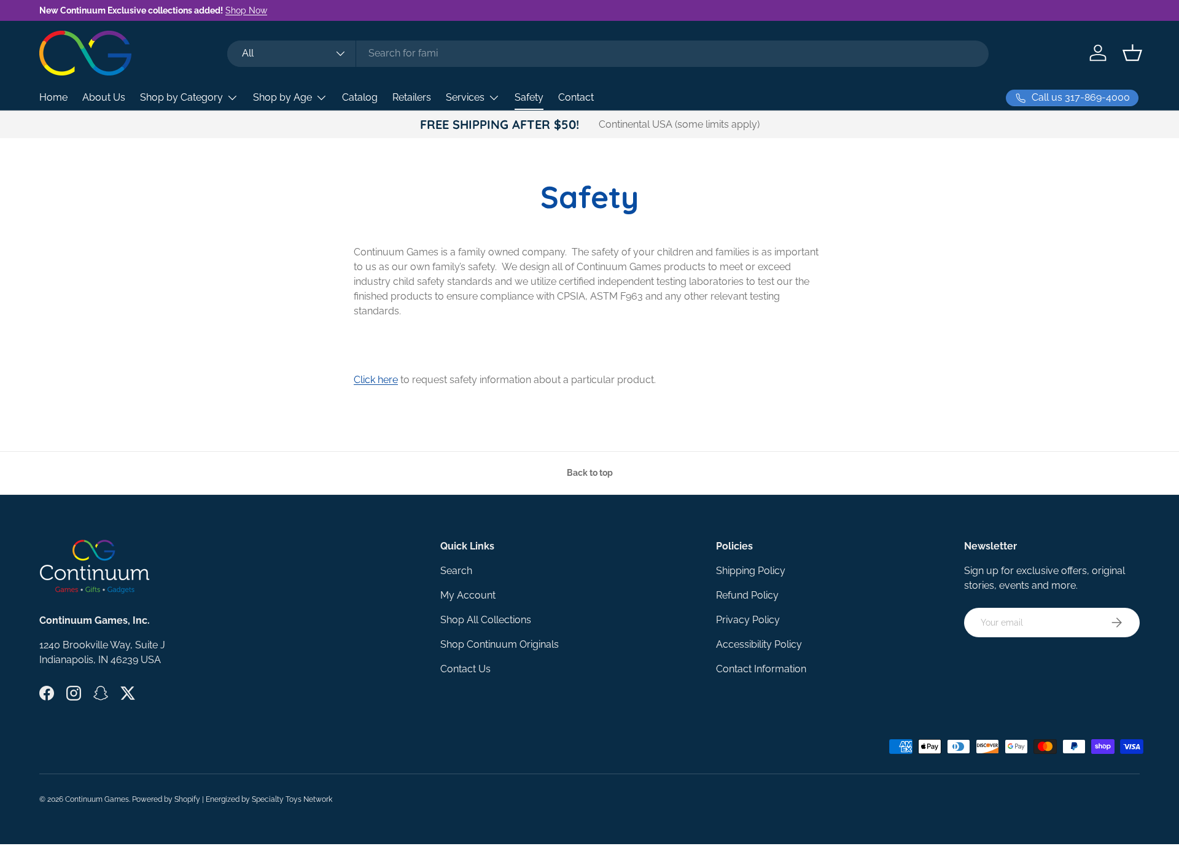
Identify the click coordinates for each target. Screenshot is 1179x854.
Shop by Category (181, 97)
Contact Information (761, 669)
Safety (529, 97)
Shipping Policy (750, 570)
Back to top (590, 473)
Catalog (360, 97)
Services (465, 97)
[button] (1132, 52)
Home (53, 97)
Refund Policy (747, 595)
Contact (576, 97)
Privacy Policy (748, 620)
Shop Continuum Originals (499, 644)
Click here (376, 380)
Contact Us (465, 669)
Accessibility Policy (759, 644)
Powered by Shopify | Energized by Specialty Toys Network (232, 799)
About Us (103, 97)
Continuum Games (97, 799)
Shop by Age (282, 97)
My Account (468, 595)
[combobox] (607, 53)
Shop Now (246, 10)
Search (456, 570)
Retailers (411, 97)
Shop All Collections (485, 620)
